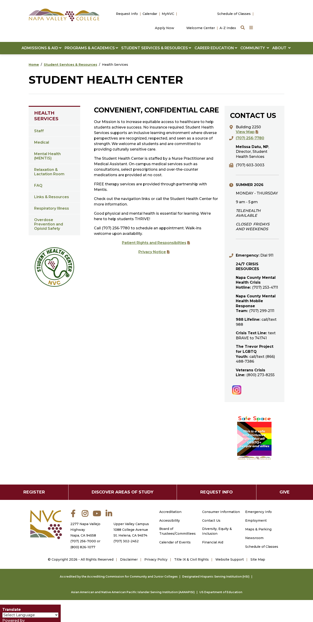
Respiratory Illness (51, 208)
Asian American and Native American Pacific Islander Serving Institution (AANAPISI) (133, 592)
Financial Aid (212, 542)
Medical (41, 142)
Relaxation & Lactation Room (49, 171)
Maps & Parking (258, 529)
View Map (245, 132)
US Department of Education (220, 592)
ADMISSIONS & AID (40, 48)
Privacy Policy (155, 559)
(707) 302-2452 (126, 541)
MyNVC (168, 14)
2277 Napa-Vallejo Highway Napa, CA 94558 (85, 529)
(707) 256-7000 (83, 541)
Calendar (150, 14)
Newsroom (254, 538)
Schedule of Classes (234, 14)
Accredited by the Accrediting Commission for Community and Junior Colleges (119, 576)
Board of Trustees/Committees (177, 531)
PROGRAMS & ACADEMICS (90, 48)
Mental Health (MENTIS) (47, 156)
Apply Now (164, 28)
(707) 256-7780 (250, 138)
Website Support (229, 559)
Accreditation (170, 512)
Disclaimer (129, 559)
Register (34, 492)
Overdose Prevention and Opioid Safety (48, 224)
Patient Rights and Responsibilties (154, 243)
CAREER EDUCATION (215, 48)
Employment (256, 520)
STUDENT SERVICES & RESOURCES (155, 48)
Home (34, 65)
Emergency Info (258, 512)
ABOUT (280, 48)
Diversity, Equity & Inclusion (217, 531)
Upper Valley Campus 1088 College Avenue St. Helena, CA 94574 (131, 529)
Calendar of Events (175, 542)
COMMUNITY (253, 48)
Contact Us (211, 520)
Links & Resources (51, 197)
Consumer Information (221, 512)
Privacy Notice (152, 252)
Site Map (257, 559)
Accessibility (169, 520)
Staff (39, 131)
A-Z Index (228, 28)
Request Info (127, 14)
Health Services (46, 115)
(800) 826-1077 (82, 547)
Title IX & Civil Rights (191, 559)
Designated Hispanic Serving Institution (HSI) (216, 576)
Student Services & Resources (70, 65)
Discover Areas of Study (122, 492)
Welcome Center (200, 28)
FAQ (38, 185)
